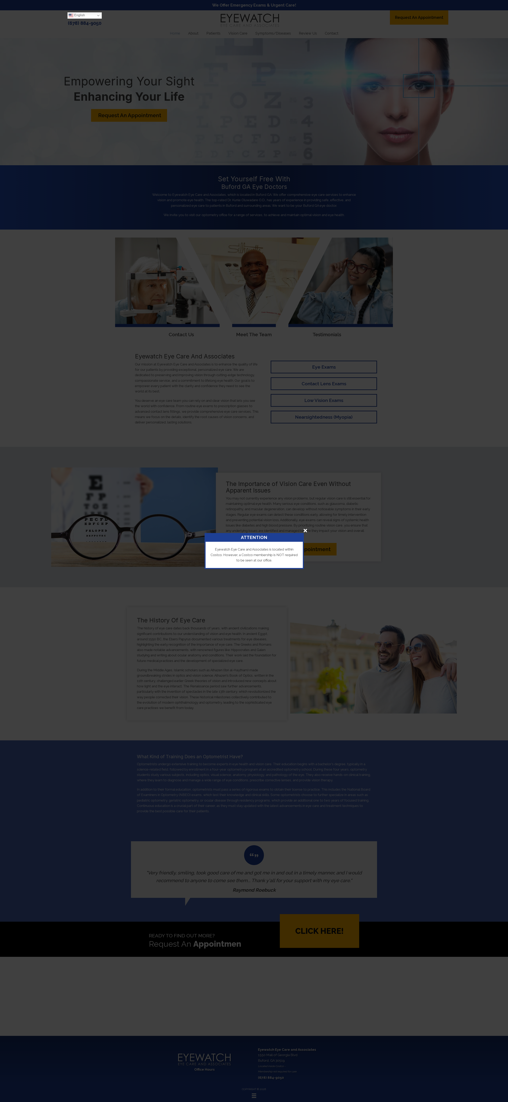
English (79, 15)
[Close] (305, 530)
